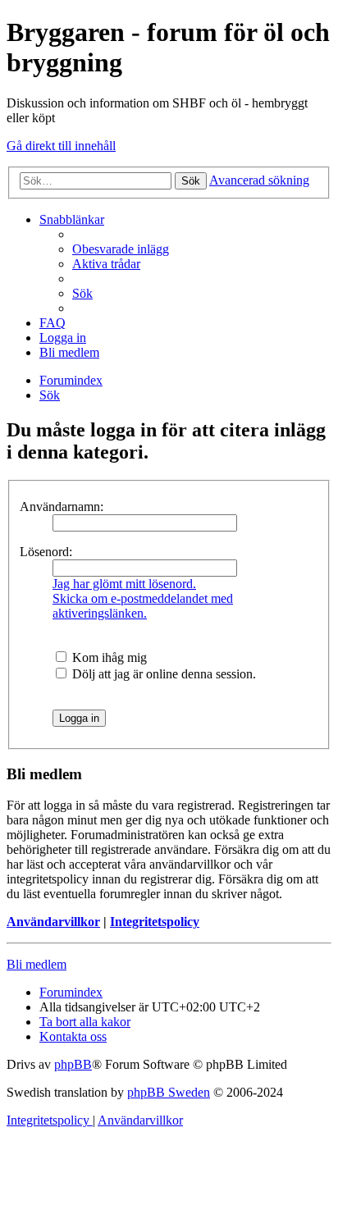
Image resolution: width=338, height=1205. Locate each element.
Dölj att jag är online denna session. (162, 674)
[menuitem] (120, 249)
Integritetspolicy (154, 922)
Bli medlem (36, 964)
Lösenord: (46, 552)
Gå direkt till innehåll (61, 146)
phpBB (73, 1064)
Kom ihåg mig (108, 657)
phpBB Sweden (168, 1092)
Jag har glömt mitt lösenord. (124, 584)
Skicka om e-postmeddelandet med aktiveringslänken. (143, 605)
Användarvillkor (53, 922)
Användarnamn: (61, 506)
